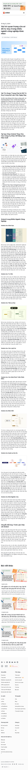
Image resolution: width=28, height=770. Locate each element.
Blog (16, 701)
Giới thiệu (17, 725)
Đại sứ (2, 730)
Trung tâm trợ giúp (19, 711)
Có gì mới (17, 727)
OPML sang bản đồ (5, 684)
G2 (15, 730)
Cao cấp (3, 742)
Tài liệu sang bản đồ (5, 682)
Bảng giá (3, 739)
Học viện (17, 703)
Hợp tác (16, 684)
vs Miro (2, 701)
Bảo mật (17, 689)
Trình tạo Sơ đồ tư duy (6, 687)
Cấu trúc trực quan (19, 682)
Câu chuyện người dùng (20, 708)
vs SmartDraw (4, 708)
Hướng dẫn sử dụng (19, 706)
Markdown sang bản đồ (6, 679)
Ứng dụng (3, 675)
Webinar (3, 732)
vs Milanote (3, 703)
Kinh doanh (3, 744)
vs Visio (2, 699)
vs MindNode (4, 713)
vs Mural (3, 711)
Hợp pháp (17, 732)
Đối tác (2, 727)
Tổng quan (17, 675)
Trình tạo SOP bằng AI (6, 689)
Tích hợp (17, 687)
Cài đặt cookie (21, 764)
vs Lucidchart (4, 715)
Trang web (3, 677)
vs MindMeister (4, 706)
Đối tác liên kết (4, 725)
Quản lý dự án (18, 677)
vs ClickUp (3, 718)
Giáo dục (3, 749)
